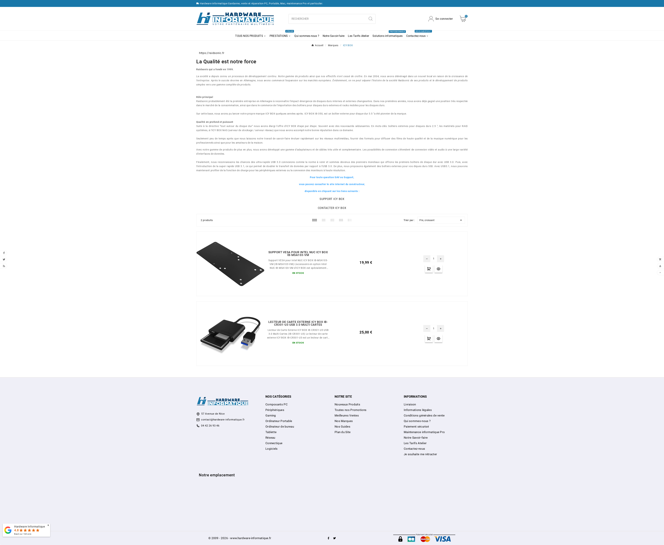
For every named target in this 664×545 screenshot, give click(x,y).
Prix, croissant (441, 220)
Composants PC (276, 404)
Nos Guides (342, 426)
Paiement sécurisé (416, 426)
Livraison (410, 404)
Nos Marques (344, 421)
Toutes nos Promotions (350, 410)
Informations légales (418, 410)
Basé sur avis (22, 534)
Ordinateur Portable (278, 421)
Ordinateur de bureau (279, 426)
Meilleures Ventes (347, 415)
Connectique (273, 443)
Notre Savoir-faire (416, 437)
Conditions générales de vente (424, 415)
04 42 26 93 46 (210, 425)
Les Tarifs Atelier (415, 443)
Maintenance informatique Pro (424, 432)
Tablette (270, 432)
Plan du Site (343, 432)
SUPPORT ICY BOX (332, 199)
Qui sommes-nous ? (417, 421)
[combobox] (327, 19)
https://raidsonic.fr (211, 53)
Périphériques (274, 410)
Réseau (270, 437)
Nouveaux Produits (347, 404)
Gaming (270, 415)
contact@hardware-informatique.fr (223, 419)
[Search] (370, 19)
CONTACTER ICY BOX (332, 208)
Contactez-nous (414, 448)
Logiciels (271, 448)
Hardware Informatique (29, 526)
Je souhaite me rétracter (420, 454)
